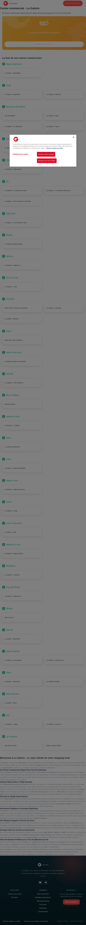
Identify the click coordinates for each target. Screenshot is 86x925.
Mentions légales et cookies (54, 148)
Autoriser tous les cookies (46, 160)
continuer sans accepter (46, 154)
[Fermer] (73, 137)
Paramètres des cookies (20, 154)
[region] (43, 151)
